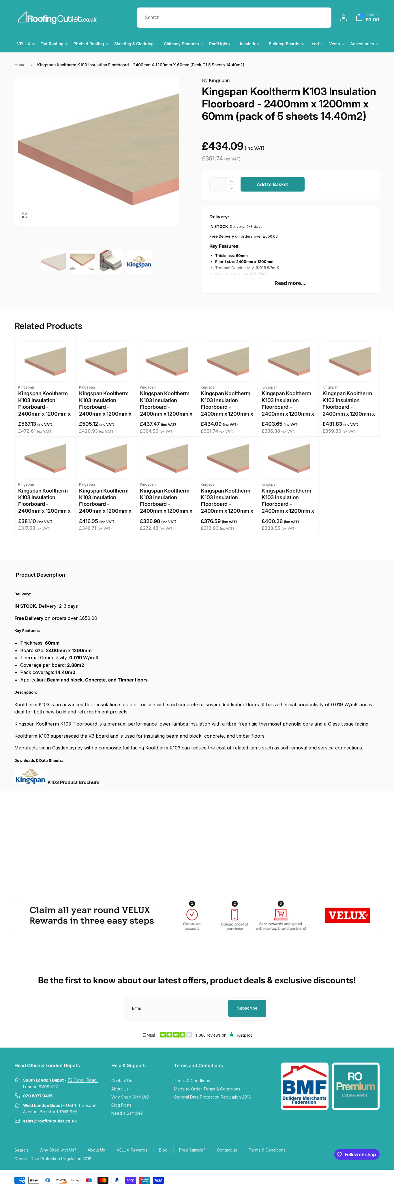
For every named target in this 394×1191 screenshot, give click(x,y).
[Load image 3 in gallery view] (111, 262)
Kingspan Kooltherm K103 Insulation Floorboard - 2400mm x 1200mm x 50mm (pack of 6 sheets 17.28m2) (166, 410)
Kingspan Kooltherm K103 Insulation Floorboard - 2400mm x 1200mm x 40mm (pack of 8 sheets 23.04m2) (105, 410)
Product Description (40, 575)
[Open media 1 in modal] (96, 151)
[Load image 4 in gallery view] (139, 262)
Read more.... (291, 283)
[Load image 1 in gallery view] (53, 262)
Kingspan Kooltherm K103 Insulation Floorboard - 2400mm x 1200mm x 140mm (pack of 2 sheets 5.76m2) (227, 507)
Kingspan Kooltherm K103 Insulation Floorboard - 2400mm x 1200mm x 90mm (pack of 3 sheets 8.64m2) (44, 507)
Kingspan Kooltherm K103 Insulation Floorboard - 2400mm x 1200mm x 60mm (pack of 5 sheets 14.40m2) (227, 410)
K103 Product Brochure (73, 782)
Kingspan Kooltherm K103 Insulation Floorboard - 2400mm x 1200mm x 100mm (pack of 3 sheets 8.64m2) (105, 507)
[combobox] (234, 17)
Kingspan (216, 80)
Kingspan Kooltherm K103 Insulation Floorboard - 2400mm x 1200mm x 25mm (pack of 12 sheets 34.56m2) (44, 410)
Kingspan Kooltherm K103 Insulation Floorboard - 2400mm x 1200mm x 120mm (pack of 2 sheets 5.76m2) (166, 507)
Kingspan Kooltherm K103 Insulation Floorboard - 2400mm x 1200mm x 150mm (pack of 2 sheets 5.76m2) (288, 507)
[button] (368, 17)
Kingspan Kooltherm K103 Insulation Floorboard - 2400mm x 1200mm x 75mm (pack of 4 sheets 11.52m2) (348, 410)
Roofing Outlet (341, 1179)
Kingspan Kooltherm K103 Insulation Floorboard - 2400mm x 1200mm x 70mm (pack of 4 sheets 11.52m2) (288, 410)
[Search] (321, 17)
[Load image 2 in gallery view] (82, 262)
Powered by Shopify (366, 1179)
